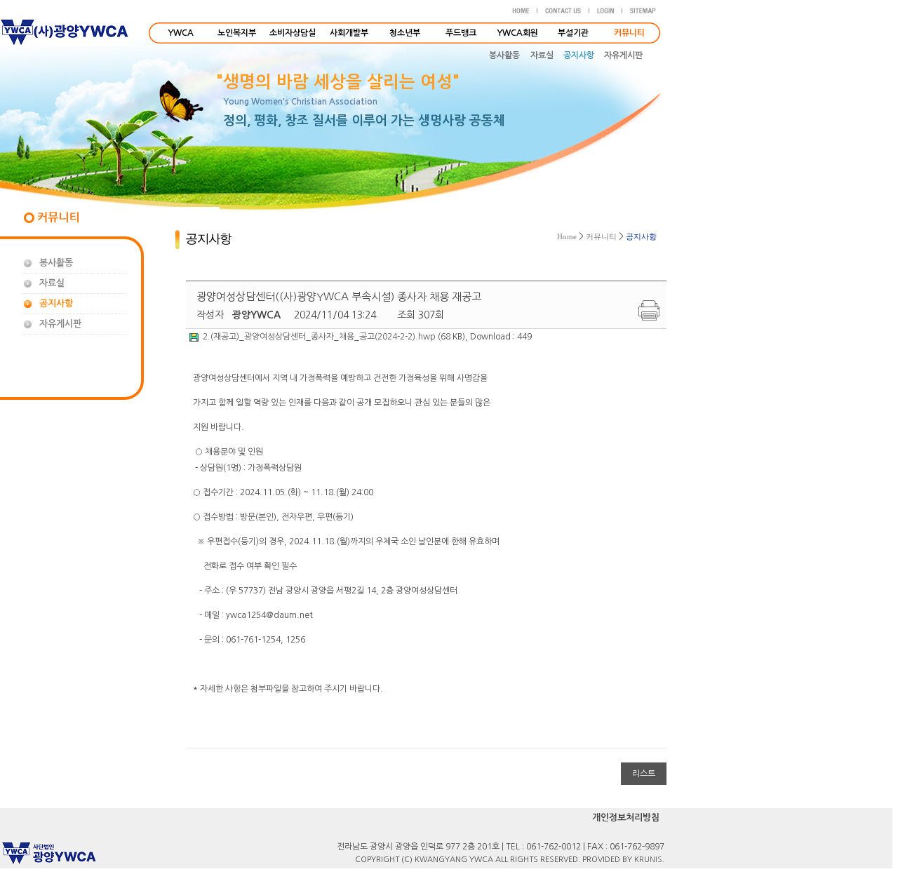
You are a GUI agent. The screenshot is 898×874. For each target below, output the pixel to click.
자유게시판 (623, 55)
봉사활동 (504, 55)
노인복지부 (236, 33)
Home (567, 236)
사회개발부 (349, 33)
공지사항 (578, 55)
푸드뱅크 (460, 33)
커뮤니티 (601, 236)
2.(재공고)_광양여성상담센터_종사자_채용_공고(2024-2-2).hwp (319, 336)
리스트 (643, 773)
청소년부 (404, 33)
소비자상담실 (292, 33)
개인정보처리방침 (625, 817)
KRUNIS (648, 859)
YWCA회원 (517, 33)
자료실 (542, 55)
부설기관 (573, 33)
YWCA (181, 33)
